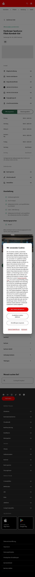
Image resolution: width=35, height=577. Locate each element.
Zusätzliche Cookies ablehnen (17, 316)
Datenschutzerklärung (13, 329)
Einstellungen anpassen (17, 323)
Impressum (24, 329)
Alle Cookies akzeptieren (17, 309)
